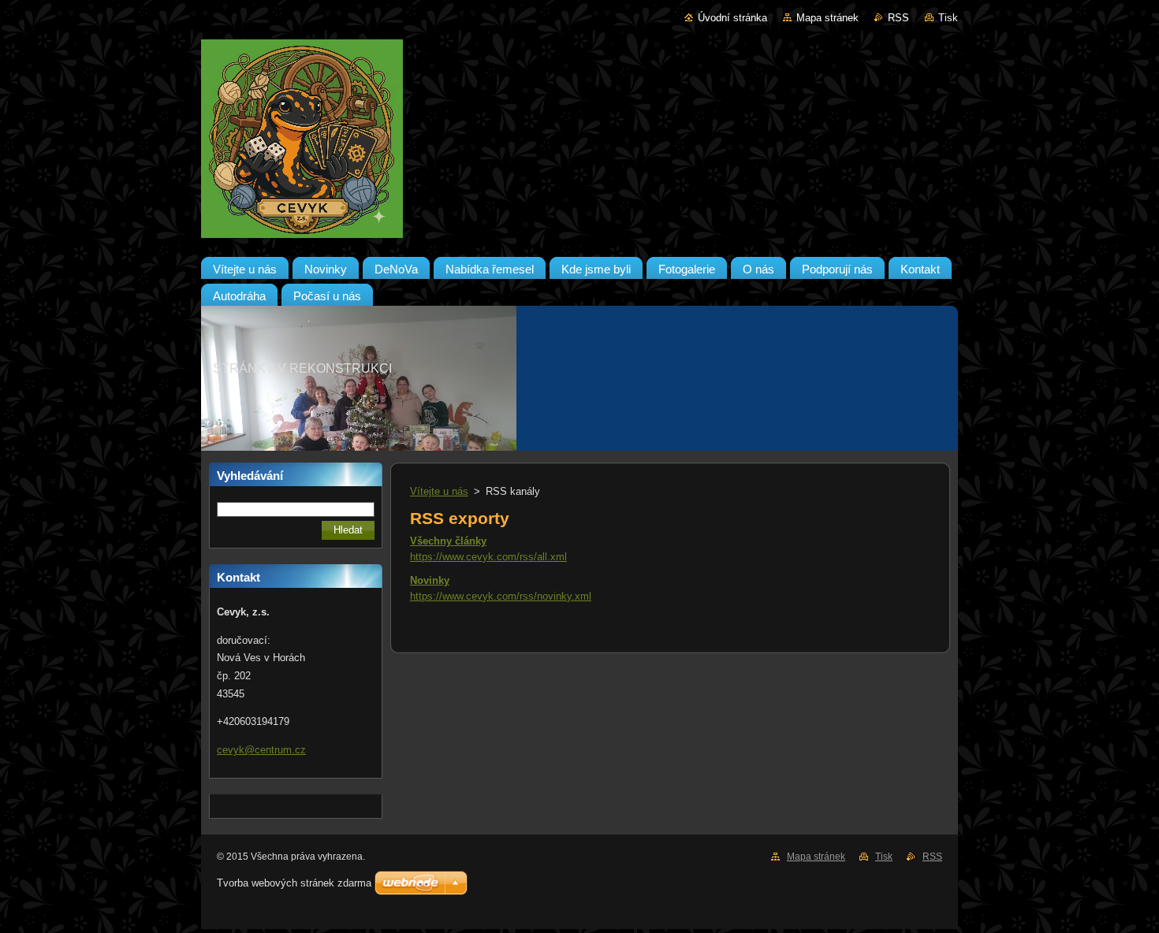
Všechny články (448, 541)
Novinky (429, 580)
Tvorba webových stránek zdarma (294, 883)
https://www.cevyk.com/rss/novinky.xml (500, 596)
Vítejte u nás (439, 491)
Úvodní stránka (732, 18)
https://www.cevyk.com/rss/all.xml (488, 557)
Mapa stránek (827, 18)
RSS (898, 18)
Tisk (948, 18)
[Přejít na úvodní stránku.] (579, 141)
